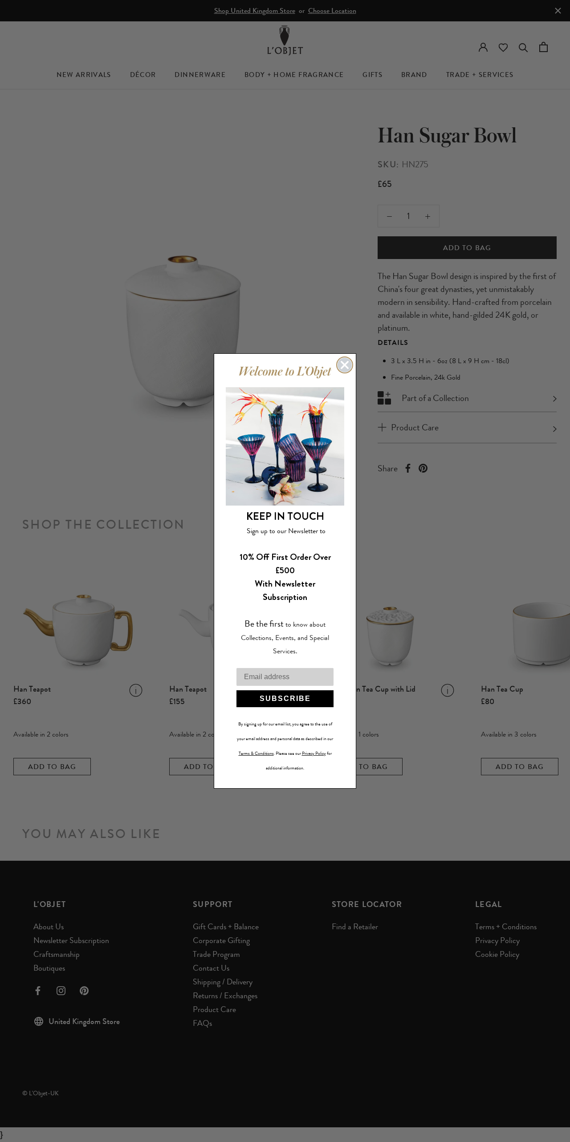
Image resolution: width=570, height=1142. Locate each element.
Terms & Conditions (256, 753)
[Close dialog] (345, 365)
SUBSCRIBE (285, 698)
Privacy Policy (314, 753)
